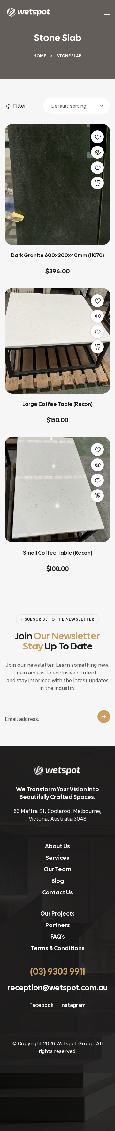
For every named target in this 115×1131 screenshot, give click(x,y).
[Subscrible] (103, 718)
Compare (97, 167)
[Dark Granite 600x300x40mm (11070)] (57, 184)
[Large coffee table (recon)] (57, 341)
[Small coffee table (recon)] (57, 489)
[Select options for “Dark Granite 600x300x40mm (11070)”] (97, 183)
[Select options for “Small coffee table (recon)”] (97, 495)
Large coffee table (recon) (57, 404)
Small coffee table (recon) (57, 552)
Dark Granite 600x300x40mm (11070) (57, 255)
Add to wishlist (97, 136)
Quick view (97, 152)
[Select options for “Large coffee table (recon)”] (97, 346)
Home (40, 56)
